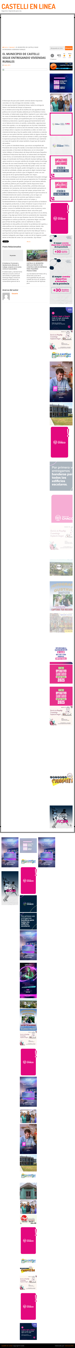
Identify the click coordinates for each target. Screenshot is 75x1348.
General (11, 47)
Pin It (28, 242)
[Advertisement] (37, 31)
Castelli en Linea (28, 6)
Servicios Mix (69, 1346)
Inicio (6, 47)
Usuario (15, 293)
